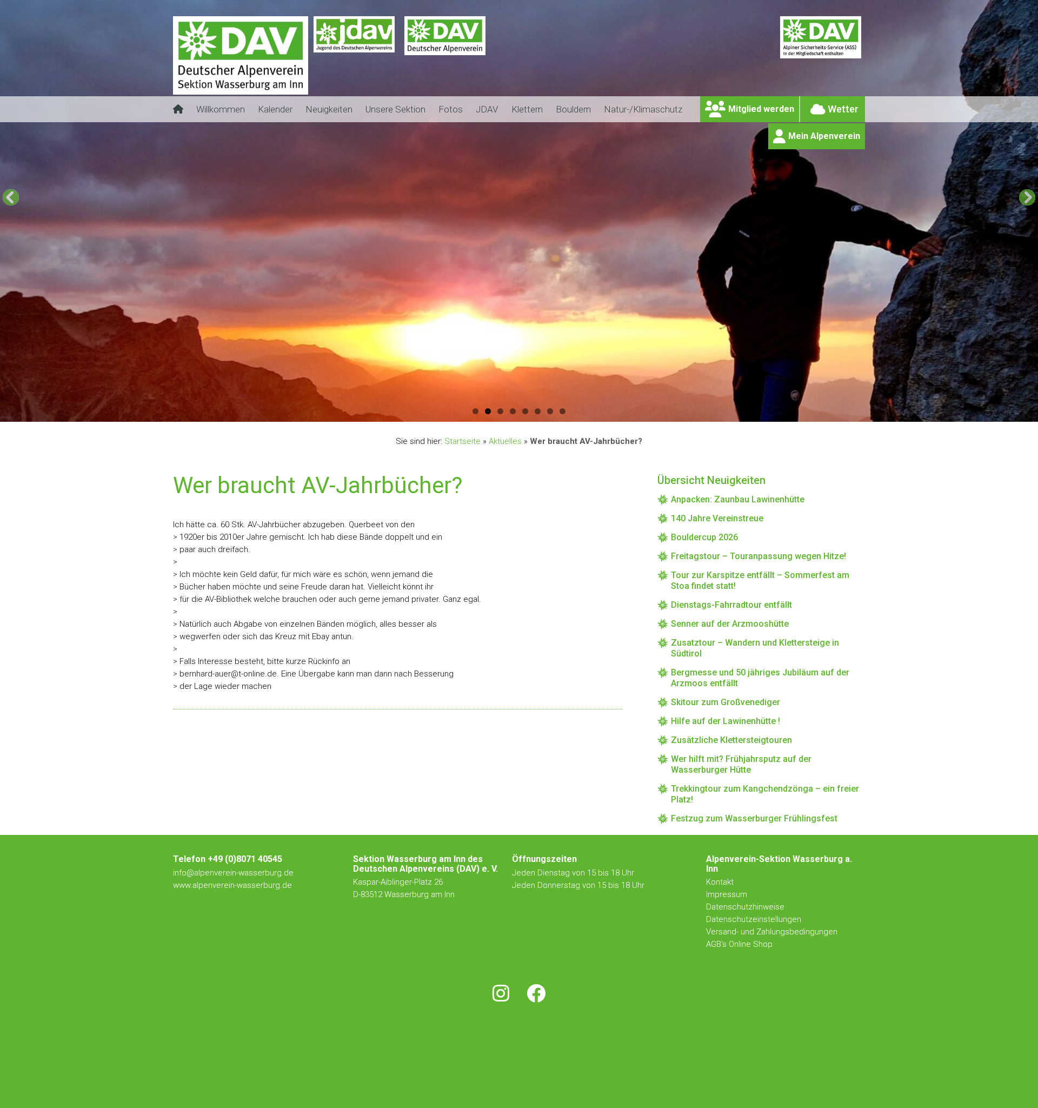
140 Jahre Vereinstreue (717, 518)
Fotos (450, 109)
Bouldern (573, 109)
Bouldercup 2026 (704, 537)
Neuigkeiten (328, 109)
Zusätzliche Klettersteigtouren (731, 740)
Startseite (462, 441)
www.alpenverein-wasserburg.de (232, 885)
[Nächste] (1027, 197)
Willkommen (220, 109)
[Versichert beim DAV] (820, 62)
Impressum (726, 894)
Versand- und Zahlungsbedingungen (771, 932)
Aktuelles (505, 441)
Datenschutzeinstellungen (753, 919)
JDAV (487, 109)
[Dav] (444, 62)
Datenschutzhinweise (745, 907)
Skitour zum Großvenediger (725, 702)
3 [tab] (500, 411)
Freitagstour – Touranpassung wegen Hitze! (758, 556)
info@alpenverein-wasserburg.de (233, 873)
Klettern (527, 109)
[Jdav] (354, 62)
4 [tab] (513, 411)
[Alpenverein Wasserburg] (240, 92)
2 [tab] (488, 411)
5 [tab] (525, 411)
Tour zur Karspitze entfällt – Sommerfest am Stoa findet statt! (760, 580)
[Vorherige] (11, 197)
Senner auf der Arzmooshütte (730, 624)
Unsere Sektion (395, 109)
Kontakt (721, 882)
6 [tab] (538, 411)
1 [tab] (475, 411)
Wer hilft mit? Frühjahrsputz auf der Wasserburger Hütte (741, 764)
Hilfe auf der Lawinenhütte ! (725, 721)
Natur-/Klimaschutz (643, 109)
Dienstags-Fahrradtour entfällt (731, 605)
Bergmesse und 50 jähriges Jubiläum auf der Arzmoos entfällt (760, 677)
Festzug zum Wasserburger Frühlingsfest (754, 818)
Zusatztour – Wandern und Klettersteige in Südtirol (755, 648)
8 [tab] (562, 411)
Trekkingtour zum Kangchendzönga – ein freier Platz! (765, 794)
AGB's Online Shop (739, 944)
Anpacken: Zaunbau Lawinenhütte (737, 499)
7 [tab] (550, 411)
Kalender (275, 109)
